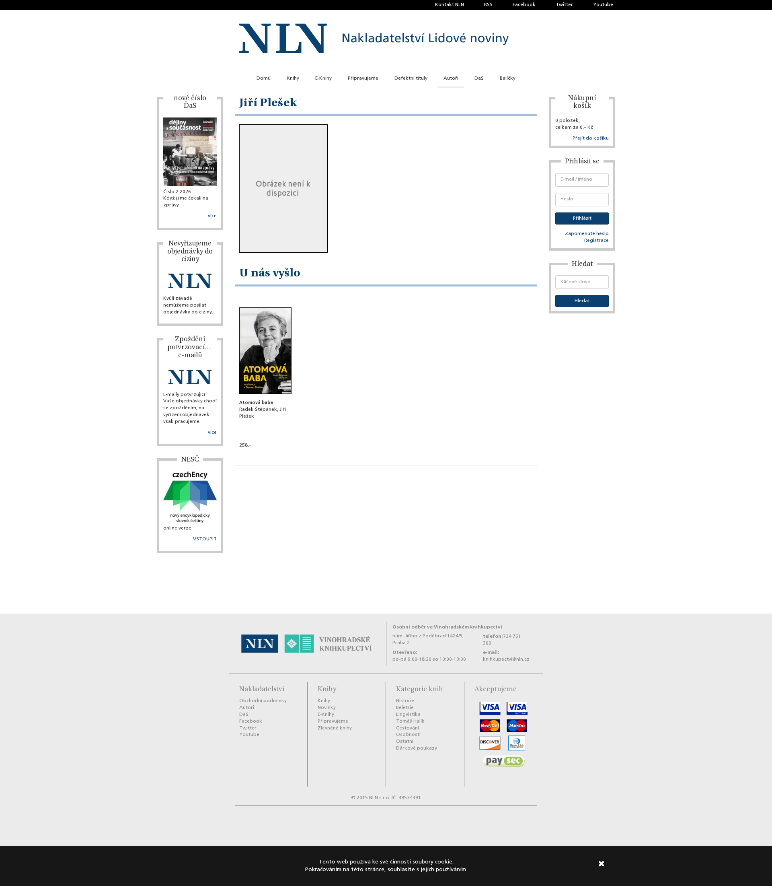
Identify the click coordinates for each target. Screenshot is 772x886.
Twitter (564, 5)
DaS (479, 78)
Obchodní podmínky (263, 701)
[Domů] (374, 39)
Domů (264, 78)
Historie (405, 701)
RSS (488, 5)
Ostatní (404, 741)
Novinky (327, 708)
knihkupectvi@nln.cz (506, 659)
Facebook (524, 5)
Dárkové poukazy (416, 748)
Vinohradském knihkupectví (468, 627)
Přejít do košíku (591, 138)
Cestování (407, 728)
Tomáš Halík (410, 721)
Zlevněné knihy (335, 728)
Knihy (293, 78)
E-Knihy (323, 78)
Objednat (266, 456)
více (212, 216)
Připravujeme (363, 78)
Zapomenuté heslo (587, 234)
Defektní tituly (410, 78)
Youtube (603, 5)
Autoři (450, 78)
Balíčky (507, 78)
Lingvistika (408, 714)
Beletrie (405, 708)
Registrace (596, 240)
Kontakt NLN (449, 5)
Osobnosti (408, 734)
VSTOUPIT (205, 539)
